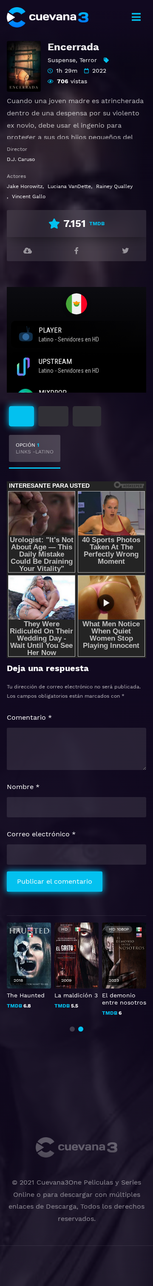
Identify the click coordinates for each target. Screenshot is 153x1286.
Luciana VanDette (69, 186)
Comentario (29, 717)
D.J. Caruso (21, 159)
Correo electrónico (41, 834)
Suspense (62, 60)
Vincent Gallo (28, 196)
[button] (72, 1029)
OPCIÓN (35, 448)
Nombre (23, 787)
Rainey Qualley (114, 186)
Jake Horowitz (24, 186)
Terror (88, 60)
